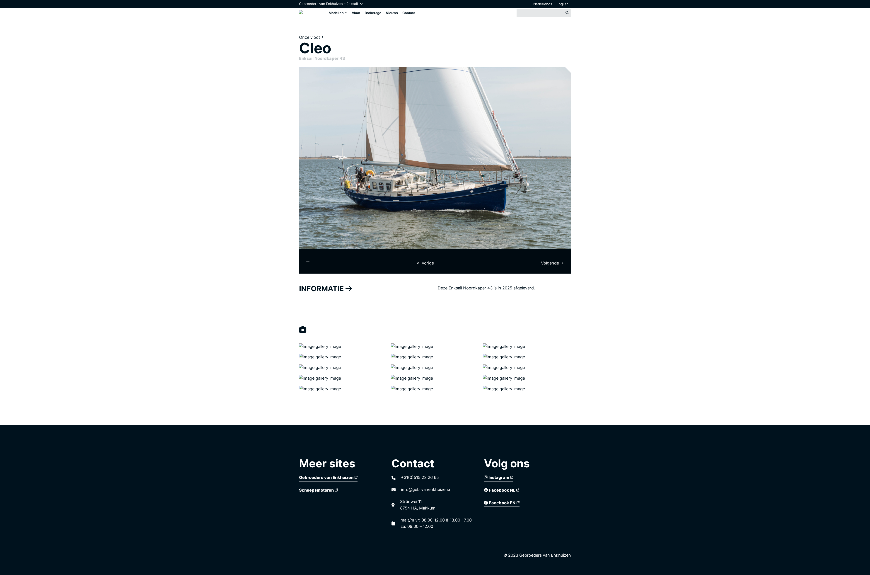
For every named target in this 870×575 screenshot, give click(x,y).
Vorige (428, 263)
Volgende (550, 263)
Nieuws (392, 13)
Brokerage (373, 13)
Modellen (336, 13)
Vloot (356, 13)
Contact (408, 13)
